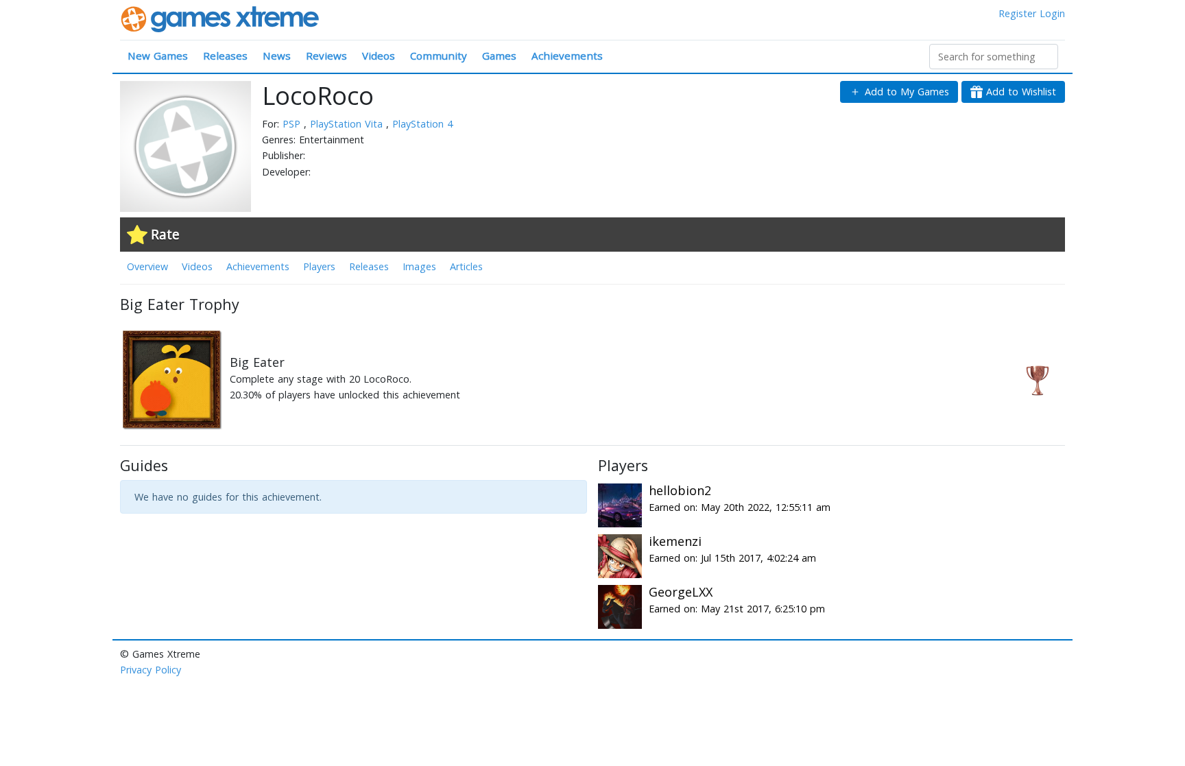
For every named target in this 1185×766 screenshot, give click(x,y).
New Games (158, 55)
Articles (466, 266)
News (277, 55)
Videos (378, 55)
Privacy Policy (150, 669)
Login (1052, 13)
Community (438, 55)
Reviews (326, 55)
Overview (147, 266)
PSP (293, 123)
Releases (225, 55)
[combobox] (993, 56)
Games (499, 55)
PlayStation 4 (422, 123)
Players (319, 266)
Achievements (567, 55)
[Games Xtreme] (221, 18)
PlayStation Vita (348, 123)
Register (1017, 13)
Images (419, 266)
